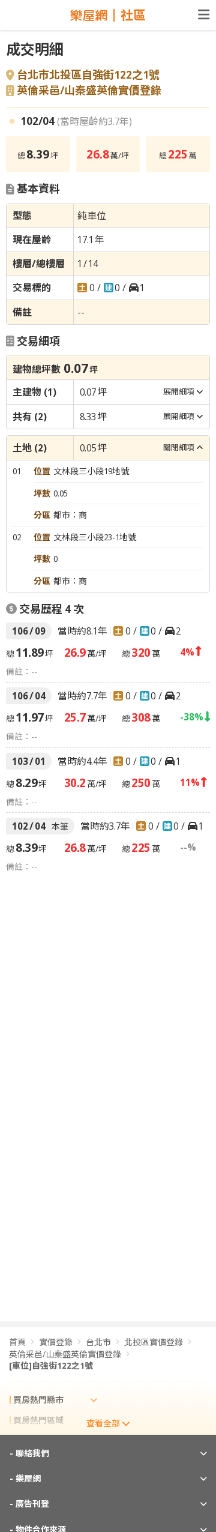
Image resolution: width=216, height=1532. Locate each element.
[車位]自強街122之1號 (51, 1365)
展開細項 (178, 391)
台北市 (98, 1342)
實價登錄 (56, 1342)
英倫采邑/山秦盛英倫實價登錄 (89, 90)
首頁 (17, 1342)
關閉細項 (178, 447)
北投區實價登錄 (153, 1342)
